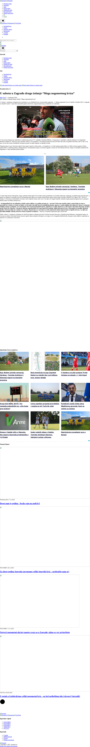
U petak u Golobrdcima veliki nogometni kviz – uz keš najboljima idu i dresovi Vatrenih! (40, 696)
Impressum (7, 31)
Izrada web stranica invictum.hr (8, 746)
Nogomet (6, 5)
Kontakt (6, 34)
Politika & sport (8, 10)
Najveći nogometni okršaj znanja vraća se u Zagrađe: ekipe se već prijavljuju (35, 632)
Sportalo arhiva (8, 29)
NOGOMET (7, 722)
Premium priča (8, 4)
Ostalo (5, 28)
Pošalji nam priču (8, 13)
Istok (5, 7)
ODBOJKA (7, 727)
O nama (6, 32)
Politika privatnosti (9, 740)
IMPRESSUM (8, 737)
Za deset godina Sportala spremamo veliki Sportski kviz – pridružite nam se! (34, 571)
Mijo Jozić (3, 97)
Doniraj (6, 738)
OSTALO (6, 728)
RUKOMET (7, 723)
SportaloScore (7, 26)
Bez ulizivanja (7, 11)
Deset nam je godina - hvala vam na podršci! (20, 503)
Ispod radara (7, 8)
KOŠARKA (7, 725)
